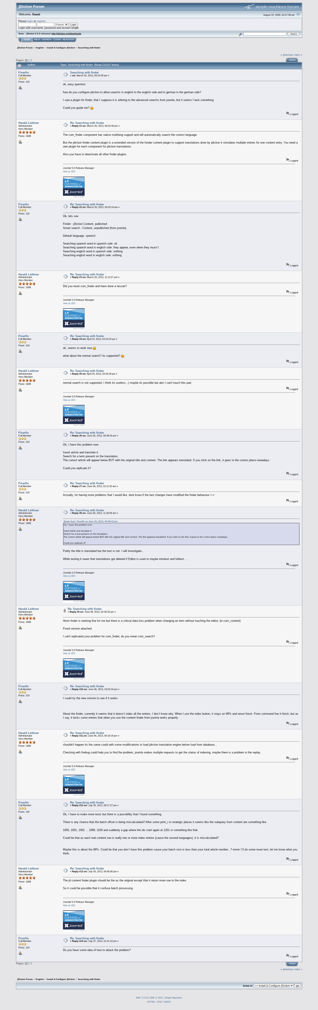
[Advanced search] (240, 34)
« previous (287, 54)
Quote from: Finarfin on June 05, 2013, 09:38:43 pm (91, 521)
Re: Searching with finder (87, 123)
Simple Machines (173, 997)
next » (298, 54)
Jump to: (248, 985)
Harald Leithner (28, 123)
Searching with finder (84, 72)
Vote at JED (69, 171)
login (30, 21)
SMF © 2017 (156, 997)
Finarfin (23, 72)
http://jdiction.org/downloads (66, 33)
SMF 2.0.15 (142, 997)
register (41, 21)
